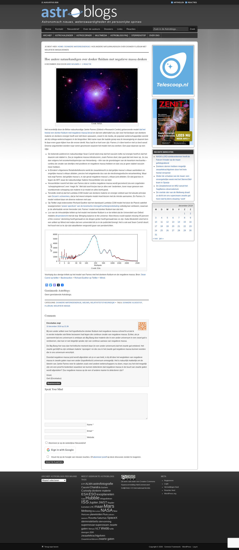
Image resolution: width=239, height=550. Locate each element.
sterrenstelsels (89, 521)
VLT (97, 528)
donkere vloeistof (132, 303)
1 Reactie (86, 64)
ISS (85, 501)
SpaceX (112, 517)
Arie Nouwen (73, 64)
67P (83, 484)
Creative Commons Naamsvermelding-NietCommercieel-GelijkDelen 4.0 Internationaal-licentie (138, 484)
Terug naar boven (51, 547)
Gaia (83, 499)
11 (162, 222)
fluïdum (49, 306)
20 (173, 226)
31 (156, 235)
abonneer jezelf (100, 457)
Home (48, 29)
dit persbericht (61, 216)
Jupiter (93, 502)
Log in (195, 547)
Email (89, 431)
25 (161, 230)
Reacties (192, 2)
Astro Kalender (64, 35)
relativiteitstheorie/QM (102, 303)
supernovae (88, 524)
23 (190, 226)
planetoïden (96, 514)
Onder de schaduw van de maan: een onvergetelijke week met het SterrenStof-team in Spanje (174, 179)
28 (179, 230)
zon (92, 532)
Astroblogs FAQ (119, 35)
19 (167, 226)
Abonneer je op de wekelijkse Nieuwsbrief (67, 443)
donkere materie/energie (68, 303)
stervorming (105, 521)
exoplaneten (105, 494)
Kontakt (59, 29)
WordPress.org (170, 493)
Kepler (111, 502)
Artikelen (179, 2)
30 (190, 230)
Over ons (154, 35)
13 (173, 222)
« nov (155, 238)
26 (167, 230)
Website (90, 437)
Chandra (95, 487)
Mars (109, 506)
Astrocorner (84, 35)
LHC (92, 507)
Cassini (85, 487)
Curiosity (86, 490)
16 (190, 222)
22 (185, 226)
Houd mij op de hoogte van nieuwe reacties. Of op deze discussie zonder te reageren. (96, 457)
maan (98, 506)
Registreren (168, 480)
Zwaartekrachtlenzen (89, 539)
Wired (102, 278)
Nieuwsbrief (73, 29)
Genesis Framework (172, 547)
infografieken (106, 498)
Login (166, 484)
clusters (104, 487)
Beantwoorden (53, 383)
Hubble (93, 497)
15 (185, 222)
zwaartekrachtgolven (93, 535)
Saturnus (102, 517)
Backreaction (66, 278)
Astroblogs (119, 15)
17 (156, 226)
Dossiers (108, 29)
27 (173, 230)
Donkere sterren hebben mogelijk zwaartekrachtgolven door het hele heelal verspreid (171, 169)
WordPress (186, 547)
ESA (84, 494)
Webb (105, 528)
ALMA (89, 483)
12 (167, 222)
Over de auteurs (91, 29)
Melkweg (86, 510)
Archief (47, 35)
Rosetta (92, 517)
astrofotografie (103, 483)
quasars (84, 518)
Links (119, 29)
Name (89, 425)
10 (156, 222)
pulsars (111, 514)
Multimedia (101, 35)
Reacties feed (169, 490)
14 (179, 222)
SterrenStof (138, 35)
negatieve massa (62, 306)
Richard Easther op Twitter (86, 278)
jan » (161, 238)
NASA (107, 510)
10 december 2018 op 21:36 (57, 326)
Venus (91, 528)
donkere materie (101, 490)
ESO (92, 494)
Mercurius (96, 511)
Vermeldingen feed (171, 487)
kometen (85, 507)
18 (161, 226)
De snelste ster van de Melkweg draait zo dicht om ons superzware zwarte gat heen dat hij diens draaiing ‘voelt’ (173, 195)
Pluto (105, 514)
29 (185, 230)
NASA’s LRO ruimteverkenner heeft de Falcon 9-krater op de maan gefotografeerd (173, 159)
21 (179, 226)
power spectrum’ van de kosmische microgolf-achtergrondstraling (90, 206)
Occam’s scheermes (61, 196)
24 (156, 230)
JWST (103, 502)
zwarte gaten (106, 538)
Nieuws (85, 303)
